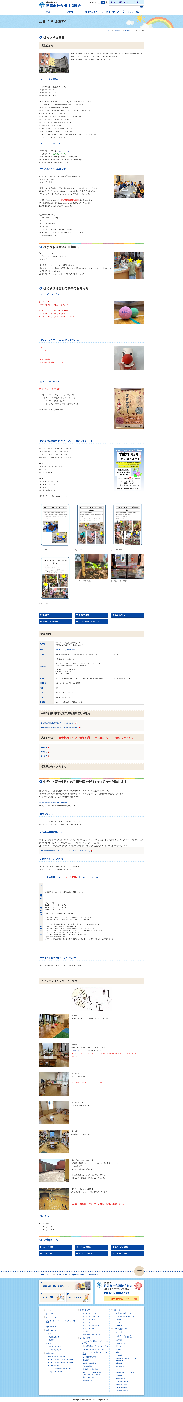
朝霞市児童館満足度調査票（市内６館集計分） (58, 723)
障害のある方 (91, 12)
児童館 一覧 (51, 1240)
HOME (108, 30)
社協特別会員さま (122, 1390)
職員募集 (119, 1363)
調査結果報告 (84, 615)
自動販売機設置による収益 (125, 1372)
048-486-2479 (119, 1293)
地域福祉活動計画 (122, 1381)
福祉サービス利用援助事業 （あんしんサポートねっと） (91, 1373)
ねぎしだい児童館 (122, 1247)
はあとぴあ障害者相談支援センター (61, 1362)
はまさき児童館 (121, 1253)
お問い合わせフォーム (120, 1299)
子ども (49, 12)
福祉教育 (86, 1331)
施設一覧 (118, 30)
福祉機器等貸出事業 (89, 1357)
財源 (117, 1352)
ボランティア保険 (89, 1319)
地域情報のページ (89, 1380)
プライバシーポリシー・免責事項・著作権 (70, 1274)
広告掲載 (119, 1375)
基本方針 (119, 1346)
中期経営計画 (120, 1378)
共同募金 (119, 1355)
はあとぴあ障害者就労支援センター (61, 1359)
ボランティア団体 (89, 1328)
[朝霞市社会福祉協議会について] (65, 1290)
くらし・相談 (134, 12)
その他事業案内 (121, 1387)
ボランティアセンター (90, 1313)
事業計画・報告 (121, 1384)
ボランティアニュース (90, 1322)
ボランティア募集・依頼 (91, 1325)
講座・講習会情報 (89, 1377)
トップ (113, 2)
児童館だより (120, 615)
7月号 (45, 756)
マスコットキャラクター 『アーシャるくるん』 (124, 1336)
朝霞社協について (125, 2)
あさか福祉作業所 (55, 1365)
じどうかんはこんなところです (91, 621)
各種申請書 (120, 1366)
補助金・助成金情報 (89, 1363)
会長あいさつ (120, 1343)
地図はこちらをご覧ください (65, 650)
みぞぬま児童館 (85, 1247)
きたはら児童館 (48, 1247)
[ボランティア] (79, 1301)
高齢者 (70, 12)
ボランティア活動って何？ (92, 1316)
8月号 (45, 752)
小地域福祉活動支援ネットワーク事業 (95, 1346)
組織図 (118, 1349)
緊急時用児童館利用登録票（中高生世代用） (53, 803)
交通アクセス (51, 1327)
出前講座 (86, 1360)
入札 (117, 1369)
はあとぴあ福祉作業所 (56, 1372)
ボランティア (112, 12)
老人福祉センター (55, 1347)
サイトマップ (138, 2)
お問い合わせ (93, 1274)
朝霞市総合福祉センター (124, 1313)
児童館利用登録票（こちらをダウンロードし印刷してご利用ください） (67, 851)
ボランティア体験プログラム (92, 1334)
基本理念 (119, 1340)
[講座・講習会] (52, 1301)
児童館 (127, 30)
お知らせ (49, 1314)
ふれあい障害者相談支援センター (60, 1369)
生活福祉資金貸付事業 (90, 1369)
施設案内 (46, 615)
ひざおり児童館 (48, 1253)
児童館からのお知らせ (51, 621)
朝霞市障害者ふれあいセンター (126, 1316)
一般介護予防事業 (55, 1350)
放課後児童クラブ (55, 1337)
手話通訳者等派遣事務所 (57, 1356)
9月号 (45, 747)
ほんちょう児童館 (85, 1253)
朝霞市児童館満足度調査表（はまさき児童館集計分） (61, 727)
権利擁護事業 (87, 1366)
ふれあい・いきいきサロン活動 (93, 1349)
